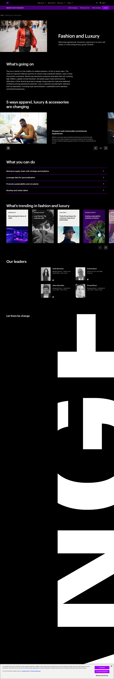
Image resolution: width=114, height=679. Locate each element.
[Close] (111, 666)
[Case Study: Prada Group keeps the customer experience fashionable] (68, 226)
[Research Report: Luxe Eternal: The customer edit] (43, 226)
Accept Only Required (102, 671)
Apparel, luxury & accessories (15, 8)
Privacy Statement (35, 671)
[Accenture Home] (11, 3)
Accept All (102, 667)
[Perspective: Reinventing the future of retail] (17, 226)
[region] (57, 671)
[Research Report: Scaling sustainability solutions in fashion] (94, 226)
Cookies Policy (25, 671)
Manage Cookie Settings (102, 675)
